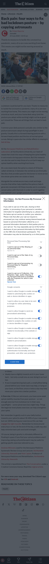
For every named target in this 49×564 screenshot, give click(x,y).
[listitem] (24, 242)
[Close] (44, 199)
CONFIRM (14, 362)
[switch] (40, 247)
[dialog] (24, 282)
